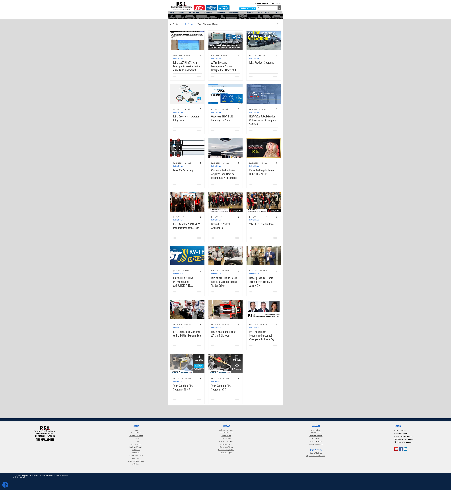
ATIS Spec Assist (316, 438)
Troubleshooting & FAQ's (226, 450)
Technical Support (226, 453)
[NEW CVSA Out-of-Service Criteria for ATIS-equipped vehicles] (264, 94)
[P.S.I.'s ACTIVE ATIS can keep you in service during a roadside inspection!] (187, 40)
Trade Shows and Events (208, 24)
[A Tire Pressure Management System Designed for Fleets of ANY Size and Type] (225, 40)
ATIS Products (315, 430)
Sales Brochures (226, 438)
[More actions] (201, 55)
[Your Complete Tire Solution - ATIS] (225, 363)
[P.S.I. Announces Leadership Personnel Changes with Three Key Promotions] (264, 309)
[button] (278, 24)
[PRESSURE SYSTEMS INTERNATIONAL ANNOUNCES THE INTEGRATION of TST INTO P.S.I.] (187, 255)
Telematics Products (316, 436)
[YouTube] (396, 449)
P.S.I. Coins (136, 441)
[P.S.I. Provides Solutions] (264, 40)
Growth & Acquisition (136, 436)
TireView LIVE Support (403, 442)
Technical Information (226, 430)
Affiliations (135, 464)
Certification (136, 450)
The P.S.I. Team (136, 444)
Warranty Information (226, 441)
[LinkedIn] (405, 449)
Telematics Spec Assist (316, 444)
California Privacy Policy (136, 461)
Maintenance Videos (226, 447)
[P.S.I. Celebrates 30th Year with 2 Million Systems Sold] (187, 309)
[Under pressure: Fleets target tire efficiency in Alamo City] (264, 255)
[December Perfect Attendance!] (225, 202)
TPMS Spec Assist (316, 441)
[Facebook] (401, 449)
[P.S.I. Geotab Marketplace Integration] (187, 94)
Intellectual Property (136, 447)
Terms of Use (136, 453)
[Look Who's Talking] (187, 148)
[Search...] (279, 8)
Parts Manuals (226, 436)
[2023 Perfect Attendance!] (264, 202)
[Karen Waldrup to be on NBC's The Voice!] (264, 148)
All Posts (174, 24)
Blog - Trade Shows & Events (315, 456)
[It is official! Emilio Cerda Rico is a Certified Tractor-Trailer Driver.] (225, 255)
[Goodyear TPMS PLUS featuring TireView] (225, 94)
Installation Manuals (226, 433)
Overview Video (136, 433)
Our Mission (136, 438)
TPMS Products (316, 433)
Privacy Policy (136, 458)
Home (136, 430)
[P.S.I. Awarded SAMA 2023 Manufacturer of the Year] (187, 202)
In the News (188, 24)
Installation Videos (226, 444)
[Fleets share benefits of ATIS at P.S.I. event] (225, 309)
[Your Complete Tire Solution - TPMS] (187, 363)
